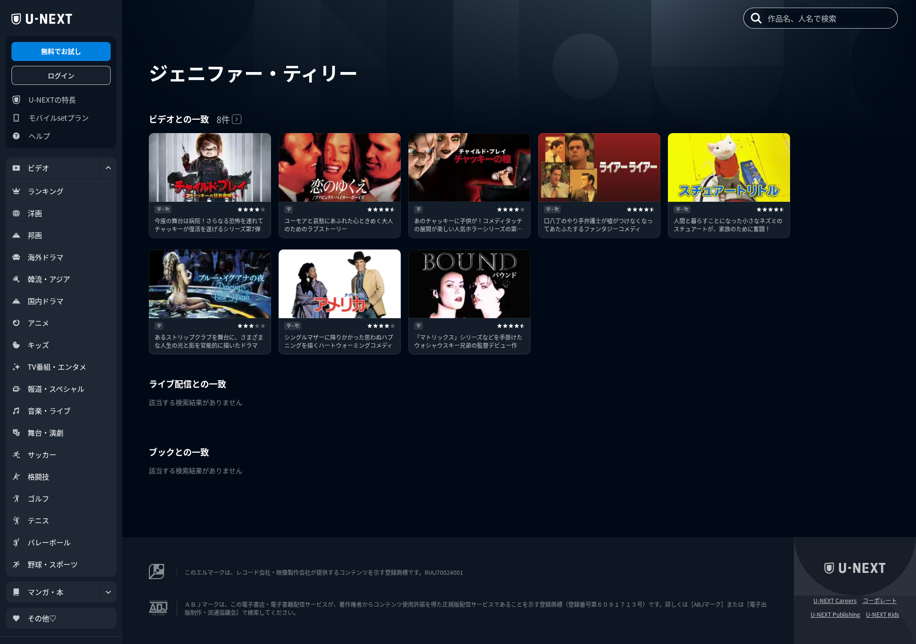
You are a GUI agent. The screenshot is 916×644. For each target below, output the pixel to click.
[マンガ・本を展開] (108, 592)
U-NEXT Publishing (835, 614)
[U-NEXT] (41, 19)
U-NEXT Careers (835, 600)
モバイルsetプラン (59, 118)
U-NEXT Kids (882, 614)
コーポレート (880, 600)
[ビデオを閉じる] (108, 167)
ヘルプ (39, 136)
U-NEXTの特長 (52, 99)
